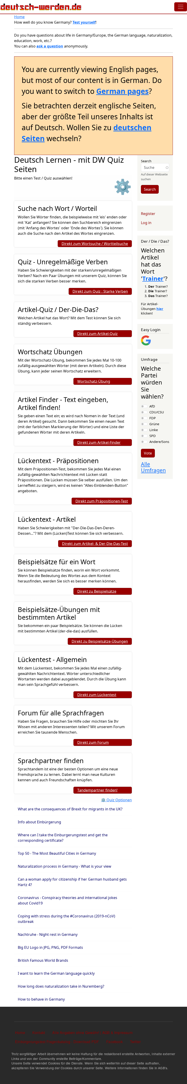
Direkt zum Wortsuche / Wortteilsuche (95, 243)
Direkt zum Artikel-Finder (99, 442)
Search (146, 161)
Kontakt (38, 1032)
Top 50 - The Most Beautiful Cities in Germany (57, 853)
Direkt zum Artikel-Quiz (97, 333)
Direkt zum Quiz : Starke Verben (100, 291)
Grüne (154, 424)
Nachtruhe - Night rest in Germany (48, 934)
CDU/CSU (156, 412)
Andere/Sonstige (162, 441)
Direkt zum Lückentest (96, 694)
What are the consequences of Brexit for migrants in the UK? (70, 809)
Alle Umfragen (153, 467)
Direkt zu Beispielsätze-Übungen (100, 641)
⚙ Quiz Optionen (116, 799)
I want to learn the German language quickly (56, 973)
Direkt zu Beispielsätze (96, 591)
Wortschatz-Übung (93, 381)
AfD (152, 406)
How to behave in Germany (41, 999)
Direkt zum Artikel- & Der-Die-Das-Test (95, 543)
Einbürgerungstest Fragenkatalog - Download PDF (57, 1041)
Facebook (114, 1041)
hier (159, 308)
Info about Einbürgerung (39, 821)
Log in (146, 222)
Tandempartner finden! (97, 790)
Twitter (135, 1041)
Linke (153, 429)
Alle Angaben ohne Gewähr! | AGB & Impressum (92, 1032)
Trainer (153, 278)
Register (148, 213)
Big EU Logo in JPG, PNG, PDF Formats (50, 947)
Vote (148, 453)
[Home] (41, 7)
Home (19, 16)
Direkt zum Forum (93, 742)
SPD (152, 435)
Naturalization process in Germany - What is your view (64, 866)
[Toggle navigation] (180, 6)
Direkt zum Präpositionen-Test (101, 501)
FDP (152, 418)
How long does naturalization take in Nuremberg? (61, 986)
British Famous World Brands (43, 960)
